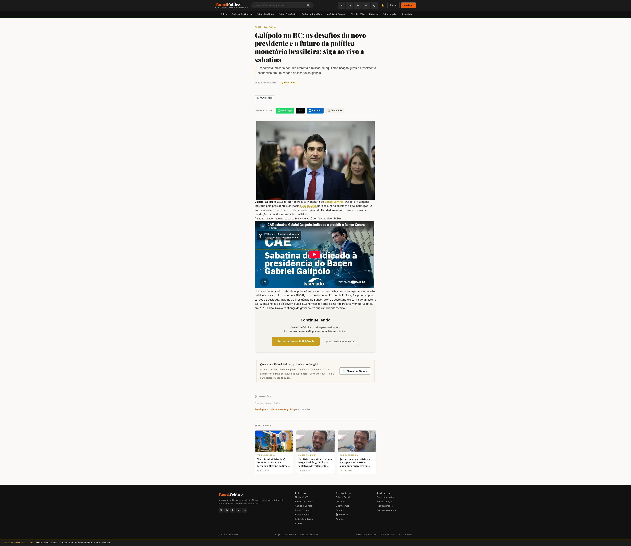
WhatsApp (286, 110)
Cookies (408, 534)
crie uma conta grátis (282, 409)
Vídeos (298, 523)
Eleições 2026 (357, 14)
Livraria (373, 14)
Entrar (393, 5)
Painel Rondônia (265, 14)
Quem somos (342, 505)
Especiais (407, 14)
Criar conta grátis (385, 497)
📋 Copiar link (334, 110)
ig (350, 5)
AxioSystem (313, 534)
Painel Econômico (288, 14)
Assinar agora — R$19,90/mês (295, 341)
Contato (340, 510)
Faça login (260, 409)
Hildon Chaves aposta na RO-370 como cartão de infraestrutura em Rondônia (73, 542)
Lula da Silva (308, 206)
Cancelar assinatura (386, 510)
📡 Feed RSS (342, 514)
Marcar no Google (357, 371)
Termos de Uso (387, 534)
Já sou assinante (385, 505)
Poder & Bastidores (242, 14)
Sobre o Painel (343, 497)
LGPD (399, 534)
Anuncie (340, 518)
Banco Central (334, 202)
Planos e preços (384, 501)
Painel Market (390, 14)
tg (374, 5)
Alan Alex (340, 501)
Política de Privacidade (366, 534)
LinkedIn (316, 110)
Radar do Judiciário (312, 14)
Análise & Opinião (336, 14)
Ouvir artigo (264, 97)
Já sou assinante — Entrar (340, 341)
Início (224, 14)
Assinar (408, 5)
